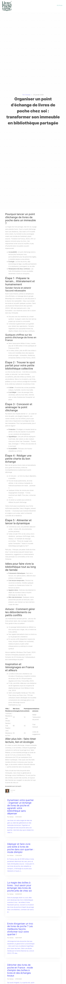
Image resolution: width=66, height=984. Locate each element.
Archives (59, 5)
